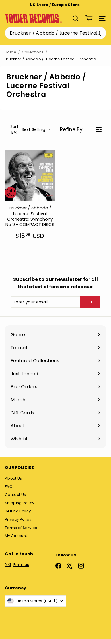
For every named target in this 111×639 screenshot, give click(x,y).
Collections (33, 52)
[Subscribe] (90, 302)
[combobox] (55, 33)
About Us (13, 478)
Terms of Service (21, 527)
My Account (16, 535)
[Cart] (89, 18)
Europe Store (66, 4)
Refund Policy (18, 511)
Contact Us (15, 494)
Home (10, 52)
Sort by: (27, 129)
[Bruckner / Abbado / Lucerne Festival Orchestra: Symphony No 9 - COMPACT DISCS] (30, 175)
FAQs (10, 486)
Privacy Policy (18, 519)
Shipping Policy (19, 503)
